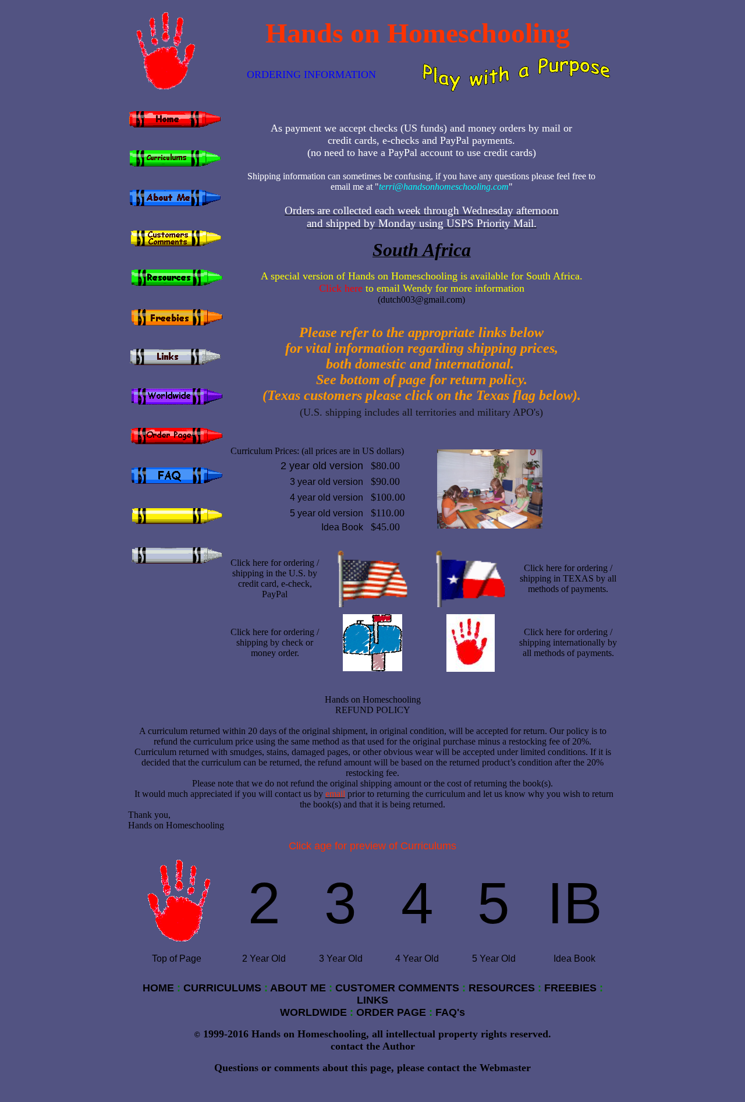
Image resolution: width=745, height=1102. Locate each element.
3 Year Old (341, 958)
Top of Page (176, 958)
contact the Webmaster (479, 1067)
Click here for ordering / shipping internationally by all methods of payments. (568, 642)
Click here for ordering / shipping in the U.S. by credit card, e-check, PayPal (274, 578)
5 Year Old (494, 958)
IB (574, 903)
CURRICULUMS (222, 988)
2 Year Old (264, 958)
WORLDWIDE (313, 1012)
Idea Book (574, 958)
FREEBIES (570, 988)
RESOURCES (502, 988)
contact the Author (373, 1046)
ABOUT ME (298, 988)
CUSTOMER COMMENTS (397, 988)
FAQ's (450, 1012)
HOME (158, 988)
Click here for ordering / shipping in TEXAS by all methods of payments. (568, 578)
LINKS (372, 1000)
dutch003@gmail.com (421, 299)
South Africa (421, 249)
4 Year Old (417, 958)
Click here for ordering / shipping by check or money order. (274, 642)
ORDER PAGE (391, 1012)
